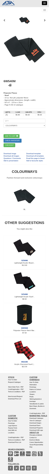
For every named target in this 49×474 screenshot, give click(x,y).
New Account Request (15, 396)
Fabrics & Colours (35, 389)
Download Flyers (34, 425)
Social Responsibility (36, 445)
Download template (33, 153)
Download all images (11, 156)
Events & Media (34, 440)
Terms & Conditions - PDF (16, 392)
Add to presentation (11, 161)
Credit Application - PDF (16, 389)
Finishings (32, 387)
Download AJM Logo (36, 430)
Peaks (31, 397)
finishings (11, 423)
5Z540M (24, 294)
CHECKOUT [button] (9, 145)
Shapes (31, 394)
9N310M (24, 362)
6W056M (24, 328)
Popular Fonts (12, 428)
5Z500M (24, 260)
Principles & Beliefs (35, 435)
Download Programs (36, 428)
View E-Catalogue (35, 420)
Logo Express (12, 425)
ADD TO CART (10, 136)
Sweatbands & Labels (36, 404)
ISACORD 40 (12, 430)
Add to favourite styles (34, 161)
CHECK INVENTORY (12, 140)
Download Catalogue (36, 418)
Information (33, 385)
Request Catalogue (14, 382)
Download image (10, 153)
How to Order (12, 380)
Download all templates (35, 156)
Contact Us (33, 437)
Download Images (35, 423)
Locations (32, 392)
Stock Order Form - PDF (15, 387)
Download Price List (14, 399)
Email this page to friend (35, 158)
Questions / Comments (12, 158)
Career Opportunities (36, 442)
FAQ (30, 447)
